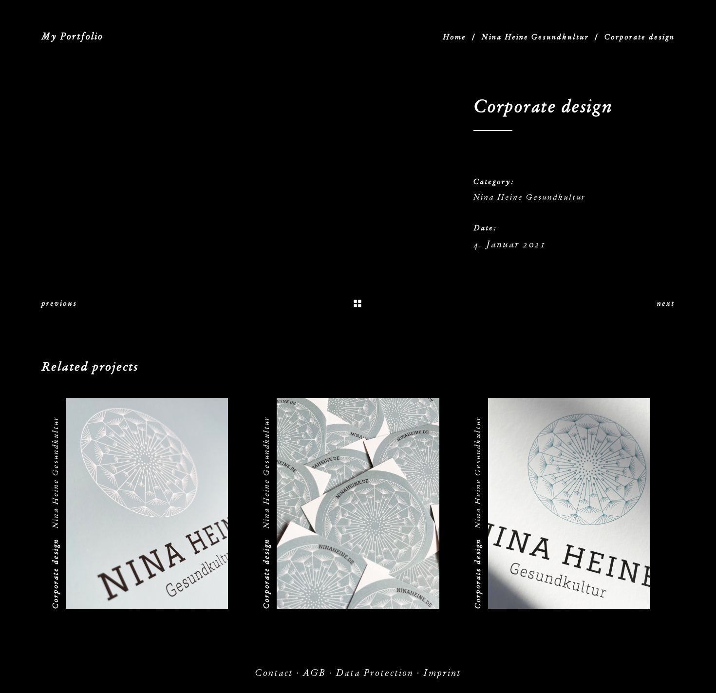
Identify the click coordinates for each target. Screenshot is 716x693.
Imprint (442, 672)
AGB (314, 672)
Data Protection (375, 672)
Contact (274, 672)
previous (59, 303)
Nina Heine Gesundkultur (535, 37)
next (666, 303)
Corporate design (55, 574)
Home (454, 37)
